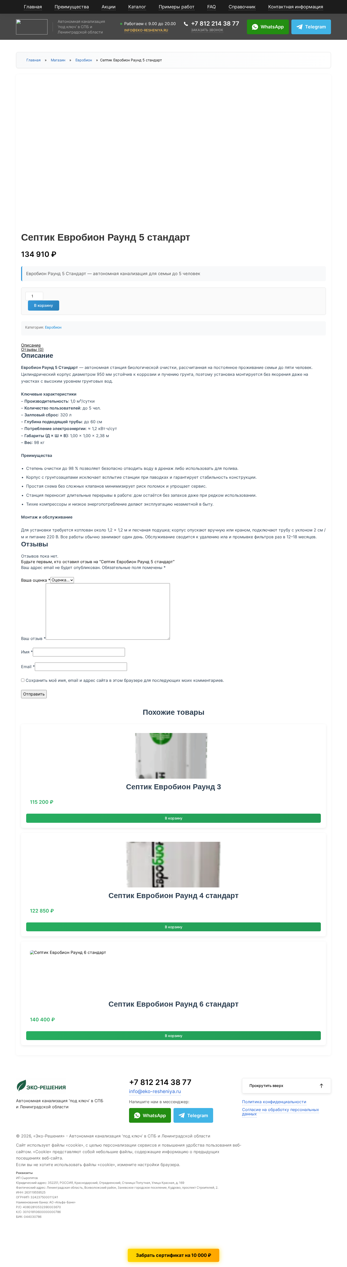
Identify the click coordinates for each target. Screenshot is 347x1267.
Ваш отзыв (33, 638)
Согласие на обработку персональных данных (280, 1112)
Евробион (83, 60)
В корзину (43, 305)
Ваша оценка (35, 579)
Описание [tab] (31, 345)
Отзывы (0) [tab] (32, 349)
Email (28, 666)
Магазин (58, 60)
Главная (33, 60)
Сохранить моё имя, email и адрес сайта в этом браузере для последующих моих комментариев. (125, 680)
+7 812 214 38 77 (160, 1082)
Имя (27, 651)
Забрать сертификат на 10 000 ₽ (173, 1255)
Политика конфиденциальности (274, 1101)
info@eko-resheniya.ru (146, 30)
